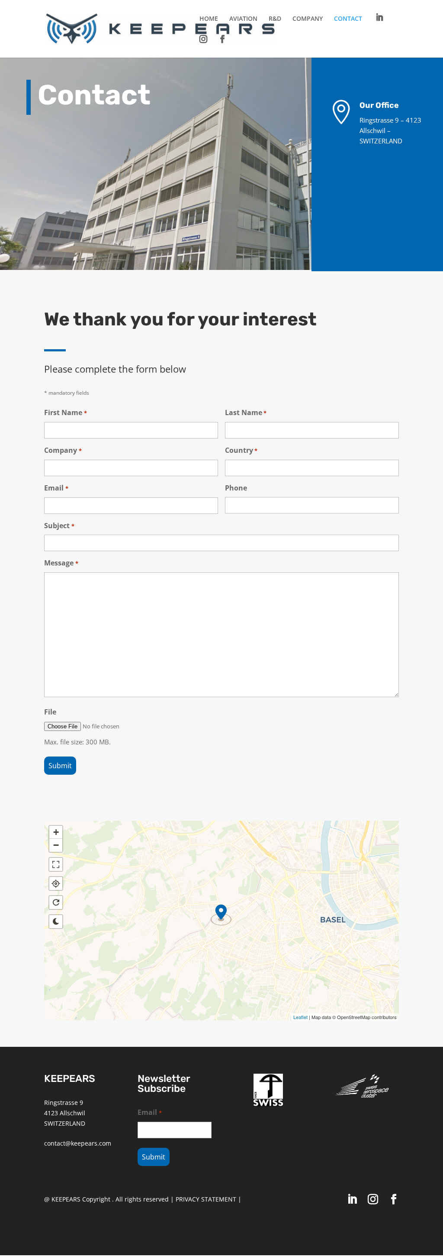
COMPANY (307, 19)
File (50, 712)
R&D (275, 19)
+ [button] (56, 832)
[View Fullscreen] (55, 864)
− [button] (56, 845)
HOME (208, 19)
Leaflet (300, 1016)
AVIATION (243, 19)
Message (61, 563)
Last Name (245, 412)
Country (241, 450)
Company (62, 450)
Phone (236, 488)
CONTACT (348, 19)
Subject (59, 525)
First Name (65, 412)
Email (56, 488)
